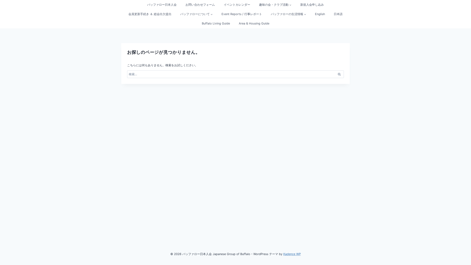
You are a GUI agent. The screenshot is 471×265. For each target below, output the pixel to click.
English (320, 14)
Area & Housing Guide (254, 23)
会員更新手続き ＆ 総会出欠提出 (149, 14)
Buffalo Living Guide (216, 23)
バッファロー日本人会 (162, 4)
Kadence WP (292, 254)
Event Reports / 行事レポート (242, 14)
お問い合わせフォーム (200, 4)
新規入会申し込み (312, 4)
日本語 (338, 14)
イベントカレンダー (237, 4)
